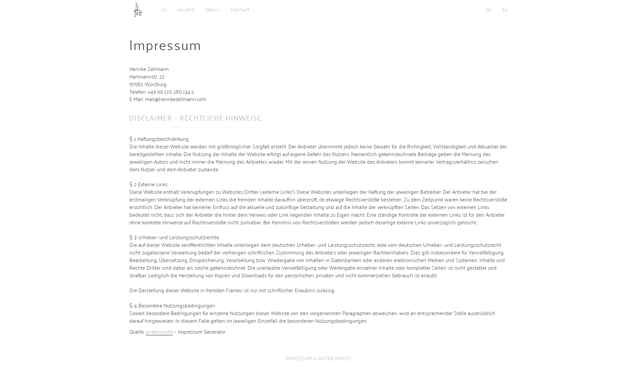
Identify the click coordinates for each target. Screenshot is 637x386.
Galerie (185, 9)
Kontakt (240, 9)
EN (505, 9)
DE (488, 9)
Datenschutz (334, 358)
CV (164, 9)
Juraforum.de (159, 331)
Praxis (212, 9)
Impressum (299, 358)
